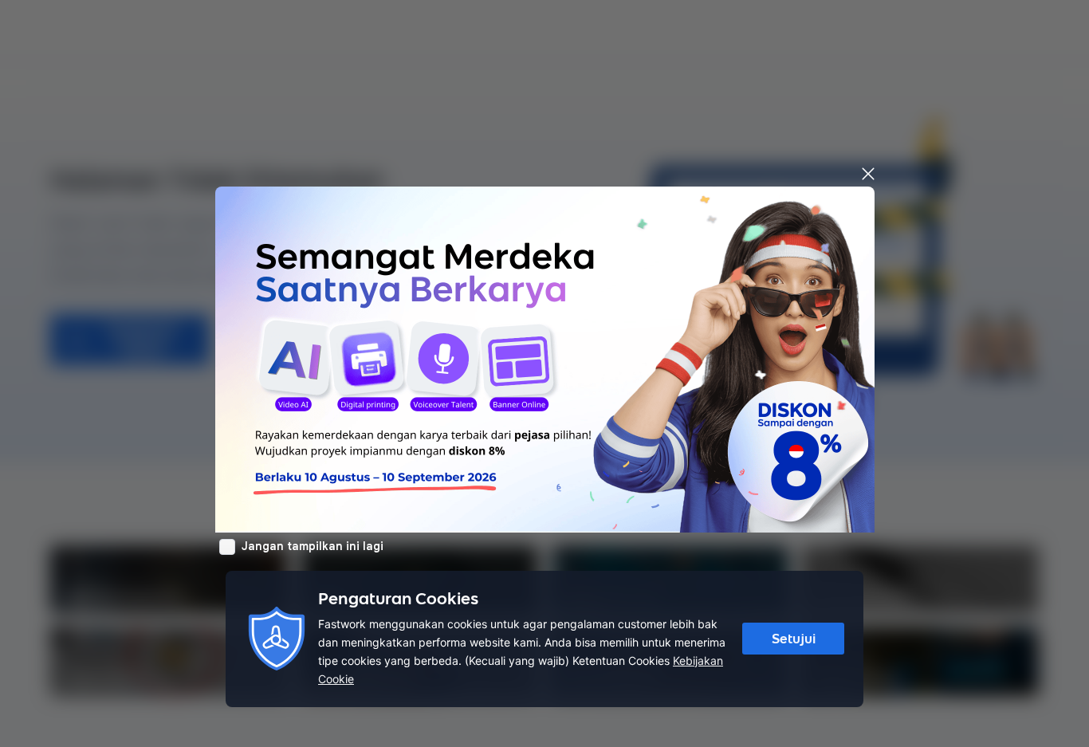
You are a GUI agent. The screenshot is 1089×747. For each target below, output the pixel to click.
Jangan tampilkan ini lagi (312, 546)
